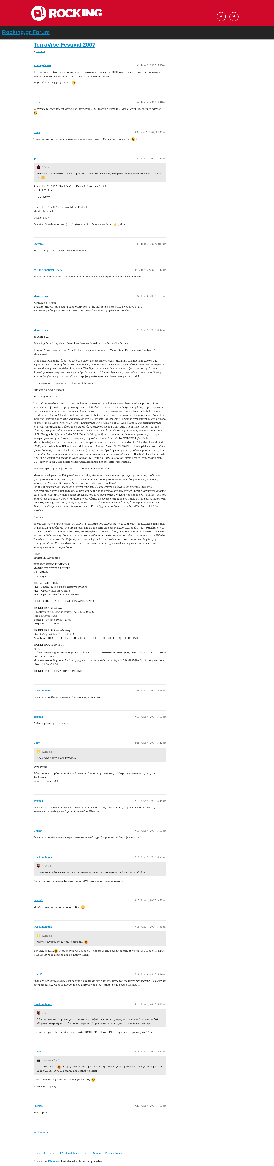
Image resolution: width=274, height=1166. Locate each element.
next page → (41, 1131)
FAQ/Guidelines (69, 1152)
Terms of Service (92, 1152)
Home (37, 1152)
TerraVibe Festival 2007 (64, 45)
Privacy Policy (113, 1152)
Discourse (54, 1161)
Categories (50, 1152)
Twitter (234, 16)
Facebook (221, 16)
